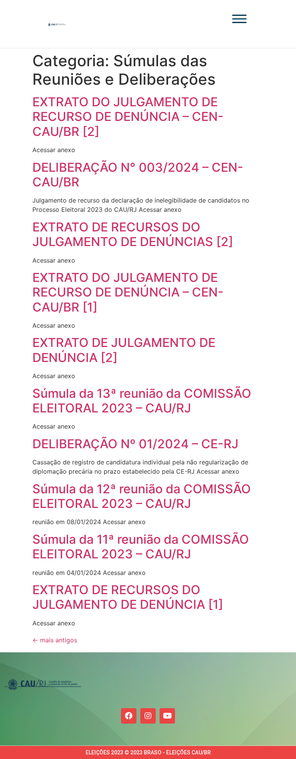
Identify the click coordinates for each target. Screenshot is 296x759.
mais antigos (54, 640)
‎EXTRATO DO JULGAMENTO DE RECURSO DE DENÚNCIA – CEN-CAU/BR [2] (128, 116)
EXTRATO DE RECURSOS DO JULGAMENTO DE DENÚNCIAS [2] (132, 234)
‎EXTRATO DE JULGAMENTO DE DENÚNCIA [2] (123, 350)
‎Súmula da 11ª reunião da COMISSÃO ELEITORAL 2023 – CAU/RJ (140, 546)
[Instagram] (148, 716)
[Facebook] (128, 716)
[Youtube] (167, 716)
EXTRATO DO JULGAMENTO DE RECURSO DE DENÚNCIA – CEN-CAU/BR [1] (128, 292)
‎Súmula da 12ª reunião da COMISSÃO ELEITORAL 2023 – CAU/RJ (141, 496)
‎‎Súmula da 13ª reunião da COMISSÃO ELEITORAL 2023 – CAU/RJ (141, 401)
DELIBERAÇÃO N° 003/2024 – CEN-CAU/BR (137, 174)
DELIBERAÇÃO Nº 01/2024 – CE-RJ (135, 443)
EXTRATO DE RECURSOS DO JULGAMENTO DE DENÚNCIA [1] (127, 597)
